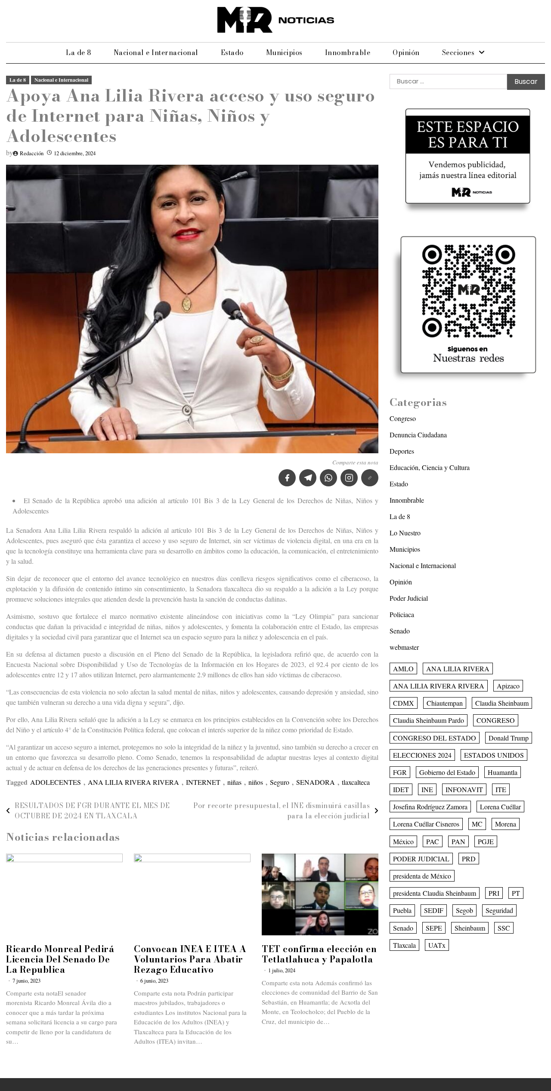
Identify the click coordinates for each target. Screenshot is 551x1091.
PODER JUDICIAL (421, 858)
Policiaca (402, 614)
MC (477, 824)
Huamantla (502, 772)
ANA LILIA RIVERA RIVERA (133, 782)
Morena (505, 824)
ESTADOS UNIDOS (494, 754)
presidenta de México (422, 875)
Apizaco (508, 685)
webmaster (404, 647)
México (403, 841)
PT (516, 892)
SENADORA (315, 782)
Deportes (402, 450)
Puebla (402, 910)
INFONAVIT (464, 789)
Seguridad (499, 910)
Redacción (31, 153)
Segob (464, 910)
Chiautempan (445, 702)
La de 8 (78, 52)
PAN (458, 841)
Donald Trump (509, 737)
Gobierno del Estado (447, 772)
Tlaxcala (404, 945)
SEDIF (433, 910)
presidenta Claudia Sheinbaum (434, 892)
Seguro (279, 782)
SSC (504, 927)
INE (427, 789)
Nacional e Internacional (156, 52)
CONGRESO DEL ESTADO (434, 737)
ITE (500, 789)
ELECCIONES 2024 (422, 754)
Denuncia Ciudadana (418, 434)
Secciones (458, 52)
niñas (234, 782)
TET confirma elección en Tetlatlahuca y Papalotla (319, 954)
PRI (494, 892)
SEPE (434, 927)
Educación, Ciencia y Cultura (430, 467)
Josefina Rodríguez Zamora (430, 806)
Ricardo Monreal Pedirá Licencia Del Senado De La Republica (60, 959)
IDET (401, 789)
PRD (469, 858)
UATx (437, 945)
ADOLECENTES (55, 782)
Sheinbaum (470, 927)
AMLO (403, 668)
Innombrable (348, 52)
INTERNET (203, 782)
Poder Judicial (409, 597)
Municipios (284, 52)
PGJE (486, 841)
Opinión (406, 52)
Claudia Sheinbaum (502, 702)
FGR (400, 772)
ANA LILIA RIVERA (457, 668)
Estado (232, 52)
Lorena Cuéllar (500, 806)
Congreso (403, 418)
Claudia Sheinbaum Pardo (428, 720)
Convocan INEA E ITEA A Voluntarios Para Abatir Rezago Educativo (190, 959)
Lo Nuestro (405, 532)
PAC (432, 841)
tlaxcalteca (356, 782)
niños (255, 782)
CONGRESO (496, 720)
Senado (400, 630)
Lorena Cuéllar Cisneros (426, 824)
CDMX (403, 702)
